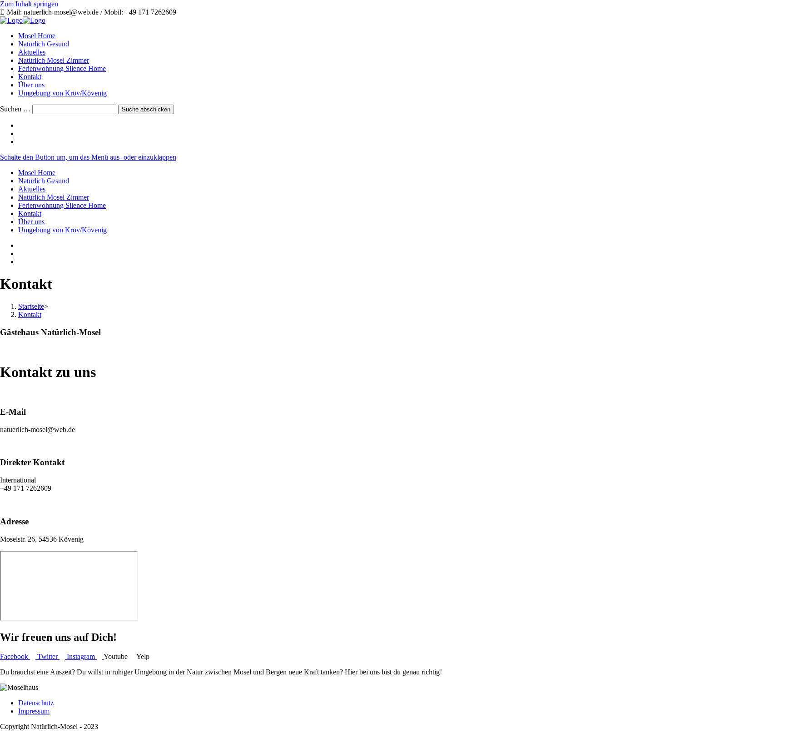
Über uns (31, 222)
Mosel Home (36, 172)
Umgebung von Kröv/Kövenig (62, 230)
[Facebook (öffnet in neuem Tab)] (21, 125)
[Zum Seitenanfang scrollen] (2, 735)
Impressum (34, 711)
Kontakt (29, 213)
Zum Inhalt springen (29, 4)
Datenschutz (36, 703)
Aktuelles (31, 189)
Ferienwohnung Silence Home (62, 205)
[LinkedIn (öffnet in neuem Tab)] (21, 142)
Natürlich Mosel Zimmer (53, 197)
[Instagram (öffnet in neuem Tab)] (21, 133)
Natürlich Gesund (43, 181)
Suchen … (15, 109)
